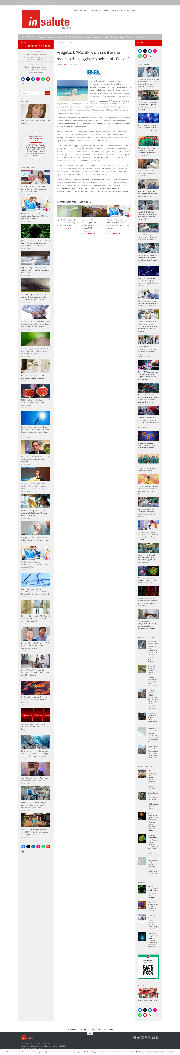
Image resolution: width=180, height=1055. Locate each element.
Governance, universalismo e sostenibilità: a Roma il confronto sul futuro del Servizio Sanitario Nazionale (35, 591)
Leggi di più (171, 1052)
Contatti (50, 3)
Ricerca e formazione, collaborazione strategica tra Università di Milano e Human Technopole (34, 215)
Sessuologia (78, 37)
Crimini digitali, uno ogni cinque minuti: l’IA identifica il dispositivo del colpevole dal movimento (153, 940)
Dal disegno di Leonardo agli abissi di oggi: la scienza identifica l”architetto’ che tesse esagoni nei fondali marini (153, 844)
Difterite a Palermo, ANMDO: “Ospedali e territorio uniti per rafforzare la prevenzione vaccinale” (35, 618)
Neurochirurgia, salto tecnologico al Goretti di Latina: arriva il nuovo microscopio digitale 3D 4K (34, 805)
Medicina (31, 37)
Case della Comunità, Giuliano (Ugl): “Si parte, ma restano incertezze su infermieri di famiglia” (35, 645)
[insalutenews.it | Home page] (46, 19)
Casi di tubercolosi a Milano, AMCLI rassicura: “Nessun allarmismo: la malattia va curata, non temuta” (34, 485)
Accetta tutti (140, 1052)
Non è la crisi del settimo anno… (148, 1000)
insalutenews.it (64, 64)
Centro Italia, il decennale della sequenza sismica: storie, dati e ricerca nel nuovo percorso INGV (153, 735)
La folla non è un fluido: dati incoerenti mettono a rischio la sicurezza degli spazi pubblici (153, 922)
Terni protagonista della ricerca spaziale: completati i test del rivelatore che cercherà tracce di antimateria (153, 779)
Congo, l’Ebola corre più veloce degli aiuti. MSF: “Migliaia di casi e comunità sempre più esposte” (35, 832)
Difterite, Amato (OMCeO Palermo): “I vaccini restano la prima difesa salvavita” (35, 458)
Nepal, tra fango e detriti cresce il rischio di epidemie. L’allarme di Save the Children (35, 269)
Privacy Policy (96, 1030)
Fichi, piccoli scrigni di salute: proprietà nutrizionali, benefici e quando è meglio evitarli (35, 402)
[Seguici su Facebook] (29, 46)
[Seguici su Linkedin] (36, 46)
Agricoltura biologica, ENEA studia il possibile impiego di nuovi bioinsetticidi (67, 222)
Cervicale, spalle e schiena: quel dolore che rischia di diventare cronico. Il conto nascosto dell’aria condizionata (35, 323)
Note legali (83, 1030)
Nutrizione (50, 37)
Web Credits (108, 1030)
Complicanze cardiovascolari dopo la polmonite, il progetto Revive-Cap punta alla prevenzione (34, 188)
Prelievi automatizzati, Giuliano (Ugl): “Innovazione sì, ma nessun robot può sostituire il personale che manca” (35, 753)
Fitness (59, 37)
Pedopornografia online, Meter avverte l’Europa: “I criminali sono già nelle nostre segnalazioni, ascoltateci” (35, 242)
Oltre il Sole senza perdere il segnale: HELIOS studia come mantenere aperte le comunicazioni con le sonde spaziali (153, 822)
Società (88, 37)
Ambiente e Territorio (109, 37)
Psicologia (68, 37)
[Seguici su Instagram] (39, 46)
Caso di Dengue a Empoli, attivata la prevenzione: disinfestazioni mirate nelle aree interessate (34, 350)
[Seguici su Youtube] (46, 46)
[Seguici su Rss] (49, 46)
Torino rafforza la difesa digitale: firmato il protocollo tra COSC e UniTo (153, 906)
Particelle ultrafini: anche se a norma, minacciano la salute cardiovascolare (147, 173)
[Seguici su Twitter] (32, 46)
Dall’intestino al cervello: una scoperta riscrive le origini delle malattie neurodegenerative (148, 303)
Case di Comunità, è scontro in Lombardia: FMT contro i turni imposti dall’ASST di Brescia (35, 672)
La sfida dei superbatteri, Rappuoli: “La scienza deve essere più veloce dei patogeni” (35, 699)
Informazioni (72, 1030)
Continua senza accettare (155, 1052)
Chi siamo (30, 3)
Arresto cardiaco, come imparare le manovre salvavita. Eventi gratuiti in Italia (34, 726)
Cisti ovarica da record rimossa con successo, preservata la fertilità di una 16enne (148, 468)
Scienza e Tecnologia (127, 37)
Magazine (39, 3)
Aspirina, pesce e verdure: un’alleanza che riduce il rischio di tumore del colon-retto (148, 580)
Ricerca (41, 37)
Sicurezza (140, 37)
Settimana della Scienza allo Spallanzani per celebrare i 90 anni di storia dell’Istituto (35, 564)
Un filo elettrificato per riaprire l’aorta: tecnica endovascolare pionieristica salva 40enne (148, 237)
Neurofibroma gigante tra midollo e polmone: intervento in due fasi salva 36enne (147, 194)
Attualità (96, 37)
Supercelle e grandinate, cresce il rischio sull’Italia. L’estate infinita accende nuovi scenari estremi (33, 296)
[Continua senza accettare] (177, 1052)
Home (22, 3)
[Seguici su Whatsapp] (42, 46)
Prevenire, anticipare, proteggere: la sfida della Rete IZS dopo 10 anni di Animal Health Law (34, 513)
